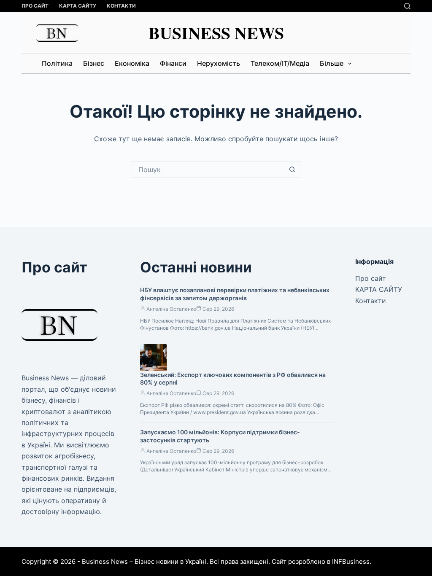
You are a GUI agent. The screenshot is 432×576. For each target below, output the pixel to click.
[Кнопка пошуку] (292, 169)
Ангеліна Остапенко (171, 309)
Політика (57, 63)
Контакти (121, 6)
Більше (331, 63)
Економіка (132, 63)
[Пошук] (407, 6)
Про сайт (35, 6)
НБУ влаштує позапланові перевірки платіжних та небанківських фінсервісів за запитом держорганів (234, 293)
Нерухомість (218, 63)
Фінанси (173, 63)
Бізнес (93, 63)
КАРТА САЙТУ (77, 6)
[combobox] (208, 169)
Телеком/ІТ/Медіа (280, 63)
